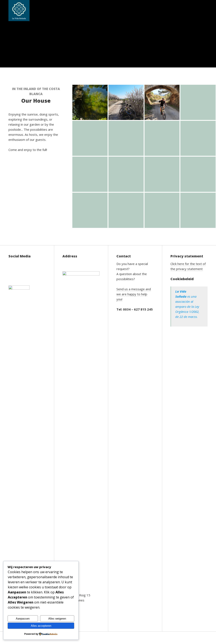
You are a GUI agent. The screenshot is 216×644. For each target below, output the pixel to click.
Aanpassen (23, 618)
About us (147, 10)
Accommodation (62, 10)
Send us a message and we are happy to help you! (133, 294)
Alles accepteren (41, 625)
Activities (96, 10)
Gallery (123, 10)
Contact (173, 10)
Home (34, 10)
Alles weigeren (57, 618)
